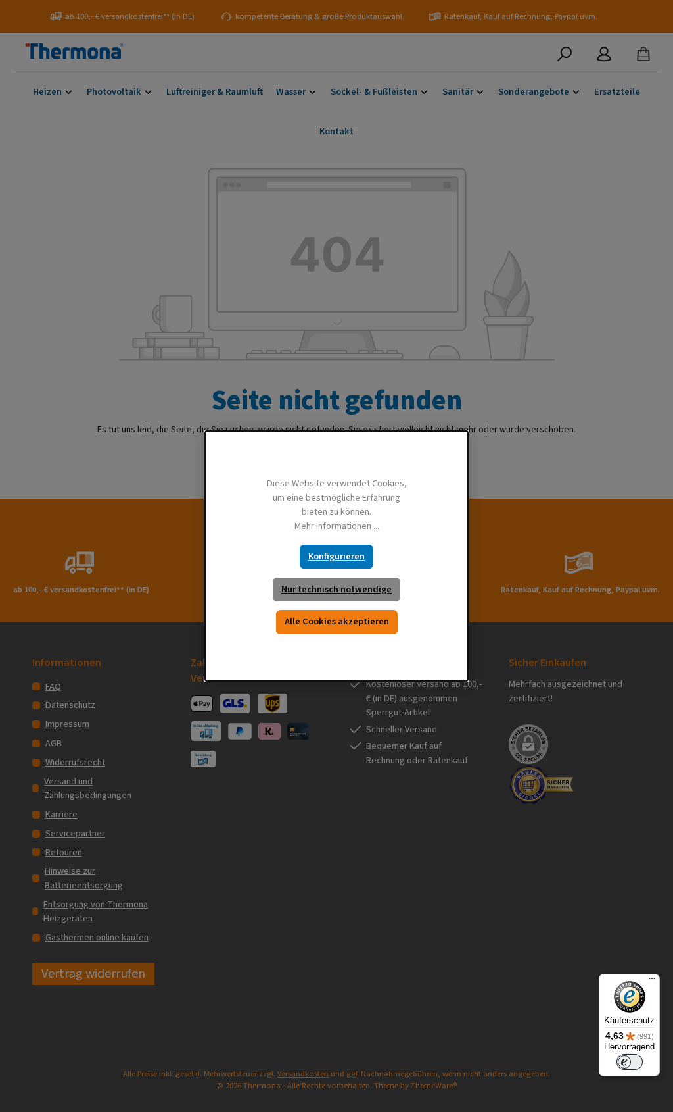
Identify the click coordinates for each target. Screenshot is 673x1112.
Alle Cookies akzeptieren (337, 621)
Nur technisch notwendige (336, 589)
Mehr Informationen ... (336, 526)
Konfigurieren (336, 556)
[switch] (629, 1062)
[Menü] (652, 982)
